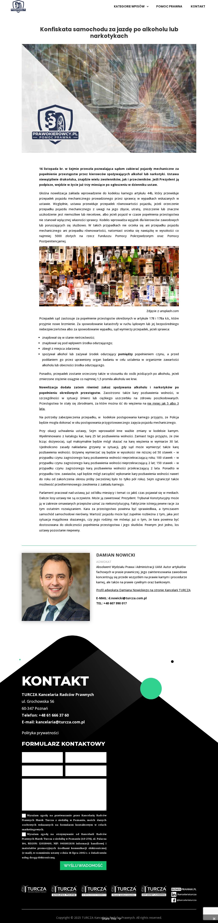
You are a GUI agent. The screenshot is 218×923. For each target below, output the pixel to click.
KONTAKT (198, 6)
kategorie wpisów (129, 6)
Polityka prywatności (40, 732)
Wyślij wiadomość (83, 865)
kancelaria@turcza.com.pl (60, 721)
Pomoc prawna (169, 6)
